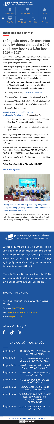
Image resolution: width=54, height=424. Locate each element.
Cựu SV (10, 22)
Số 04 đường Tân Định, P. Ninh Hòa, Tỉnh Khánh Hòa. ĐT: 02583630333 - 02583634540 (27, 398)
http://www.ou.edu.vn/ (33, 93)
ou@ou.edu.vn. (15, 316)
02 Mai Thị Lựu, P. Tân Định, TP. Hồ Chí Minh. (27, 374)
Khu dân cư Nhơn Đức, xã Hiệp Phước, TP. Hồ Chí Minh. (27, 367)
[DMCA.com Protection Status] (27, 423)
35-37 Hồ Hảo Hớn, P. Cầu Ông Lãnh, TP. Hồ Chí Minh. (27, 359)
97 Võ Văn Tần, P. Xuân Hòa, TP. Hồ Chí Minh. (27, 352)
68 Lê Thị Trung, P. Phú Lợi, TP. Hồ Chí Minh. (27, 381)
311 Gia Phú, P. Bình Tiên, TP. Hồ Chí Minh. (28, 408)
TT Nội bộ (22, 22)
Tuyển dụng (10, 13)
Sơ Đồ (44, 13)
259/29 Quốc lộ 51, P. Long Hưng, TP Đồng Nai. (27, 388)
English (45, 22)
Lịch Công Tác (27, 13)
